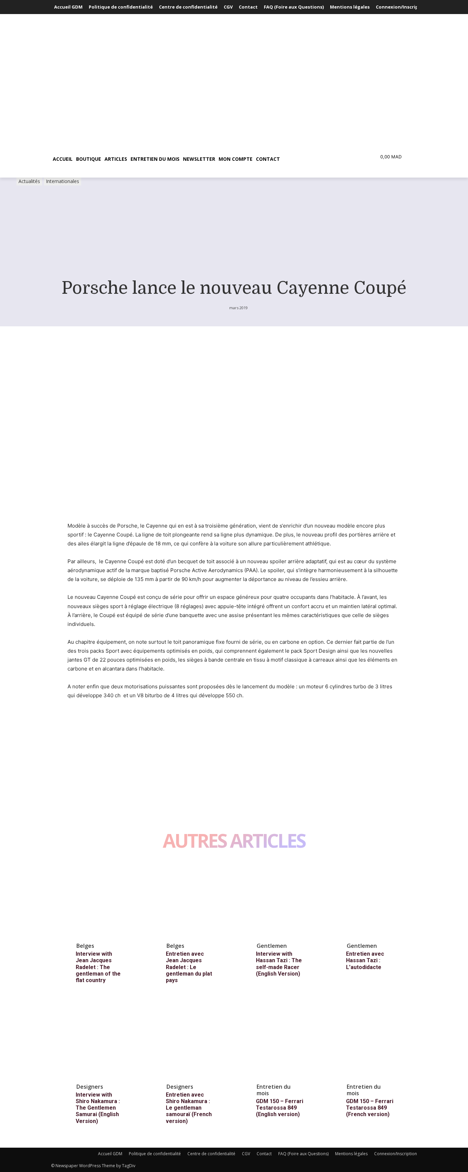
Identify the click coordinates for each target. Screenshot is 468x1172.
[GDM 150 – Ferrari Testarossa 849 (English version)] (285, 1040)
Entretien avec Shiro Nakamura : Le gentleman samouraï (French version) (189, 1107)
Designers (89, 1086)
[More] (138, 721)
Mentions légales (351, 1154)
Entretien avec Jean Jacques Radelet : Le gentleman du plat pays (189, 967)
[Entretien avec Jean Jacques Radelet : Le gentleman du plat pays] (195, 899)
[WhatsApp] (121, 721)
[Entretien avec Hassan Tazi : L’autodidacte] (375, 899)
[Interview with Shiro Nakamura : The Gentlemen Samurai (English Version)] (105, 1040)
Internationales (62, 181)
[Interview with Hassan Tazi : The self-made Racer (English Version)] (285, 899)
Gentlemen (272, 946)
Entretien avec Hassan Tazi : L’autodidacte (365, 960)
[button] (314, 159)
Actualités (29, 181)
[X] (90, 721)
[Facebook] (74, 721)
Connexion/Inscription (395, 1154)
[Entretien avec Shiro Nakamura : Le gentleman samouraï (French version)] (195, 1040)
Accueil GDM (110, 1154)
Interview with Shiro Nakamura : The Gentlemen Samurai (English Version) (98, 1107)
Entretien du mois (274, 1090)
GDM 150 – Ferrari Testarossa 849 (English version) (279, 1107)
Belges (85, 946)
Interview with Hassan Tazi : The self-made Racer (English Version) (279, 964)
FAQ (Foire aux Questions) (303, 1154)
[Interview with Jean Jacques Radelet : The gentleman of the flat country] (105, 899)
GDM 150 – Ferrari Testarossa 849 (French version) (369, 1107)
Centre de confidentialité (211, 1154)
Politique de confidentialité (155, 1154)
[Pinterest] (106, 721)
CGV (246, 1154)
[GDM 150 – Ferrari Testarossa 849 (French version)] (375, 1040)
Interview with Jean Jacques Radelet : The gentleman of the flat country (98, 967)
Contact (264, 1154)
